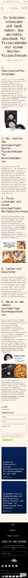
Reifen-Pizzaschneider (19, 97)
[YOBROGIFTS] (14, 8)
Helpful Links (12, 536)
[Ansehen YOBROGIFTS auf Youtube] (16, 566)
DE (7, 570)
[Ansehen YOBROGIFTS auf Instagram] (2, 566)
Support (13, 530)
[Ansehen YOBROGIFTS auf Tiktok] (6, 566)
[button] (22, 8)
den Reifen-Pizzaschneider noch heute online (13, 348)
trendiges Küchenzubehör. (9, 396)
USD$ (2, 570)
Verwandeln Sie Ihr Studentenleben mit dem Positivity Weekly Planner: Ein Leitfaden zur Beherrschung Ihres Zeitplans (13, 501)
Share (5, 407)
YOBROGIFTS (8, 573)
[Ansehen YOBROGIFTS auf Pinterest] (13, 566)
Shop (13, 524)
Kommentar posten (7, 440)
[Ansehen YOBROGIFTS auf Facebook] (9, 566)
